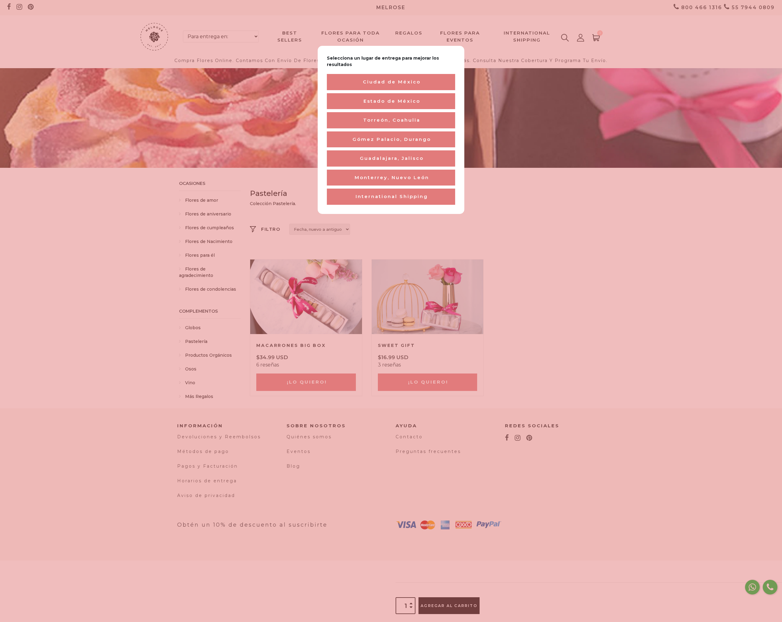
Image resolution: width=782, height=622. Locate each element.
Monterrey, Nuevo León (392, 177)
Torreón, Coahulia (391, 120)
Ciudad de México (392, 82)
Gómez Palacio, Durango (392, 139)
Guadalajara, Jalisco (392, 158)
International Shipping (392, 196)
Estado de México (392, 101)
